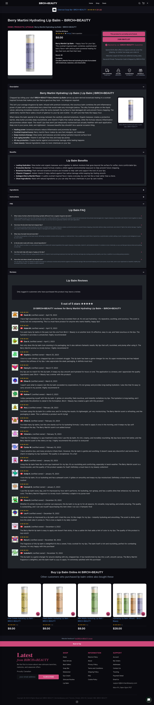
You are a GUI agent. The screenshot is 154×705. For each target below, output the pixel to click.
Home (91, 3)
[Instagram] (77, 702)
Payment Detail (118, 676)
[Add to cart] (38, 614)
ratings (73, 33)
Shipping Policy (93, 672)
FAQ (89, 676)
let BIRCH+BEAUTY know (83, 638)
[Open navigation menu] (7, 3)
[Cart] (143, 3)
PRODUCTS (19, 27)
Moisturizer (67, 672)
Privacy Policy (93, 664)
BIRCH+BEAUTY (48, 3)
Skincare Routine (68, 679)
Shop (97, 3)
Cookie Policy (92, 679)
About (90, 661)
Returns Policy (93, 657)
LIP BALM (29, 27)
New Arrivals (67, 661)
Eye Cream (66, 676)
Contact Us (117, 668)
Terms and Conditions (95, 668)
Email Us (116, 679)
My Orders (116, 661)
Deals (104, 3)
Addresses (116, 664)
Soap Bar (66, 668)
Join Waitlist (123, 39)
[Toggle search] (139, 3)
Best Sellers (67, 664)
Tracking (116, 672)
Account (116, 657)
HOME (10, 27)
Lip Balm (66, 683)
